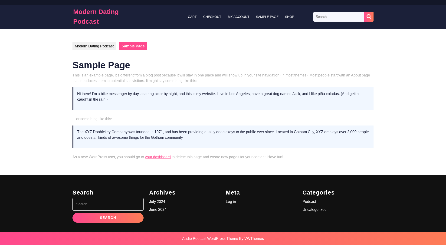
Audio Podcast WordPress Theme (210, 239)
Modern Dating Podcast (94, 46)
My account (238, 17)
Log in (231, 202)
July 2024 (157, 202)
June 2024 (158, 209)
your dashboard (158, 157)
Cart (192, 17)
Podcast (309, 202)
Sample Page (267, 17)
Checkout (212, 17)
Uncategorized (314, 209)
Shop (289, 17)
